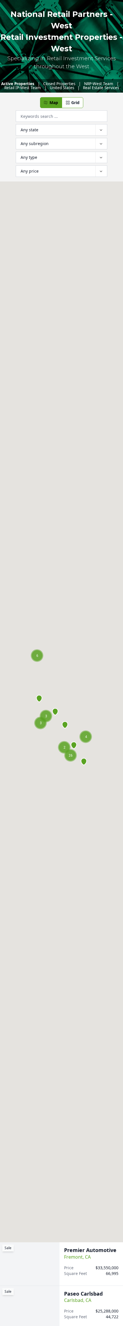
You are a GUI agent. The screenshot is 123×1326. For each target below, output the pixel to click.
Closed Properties (59, 83)
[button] (51, 102)
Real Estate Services (101, 87)
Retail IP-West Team (22, 87)
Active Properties (17, 83)
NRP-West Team (98, 83)
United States (62, 87)
